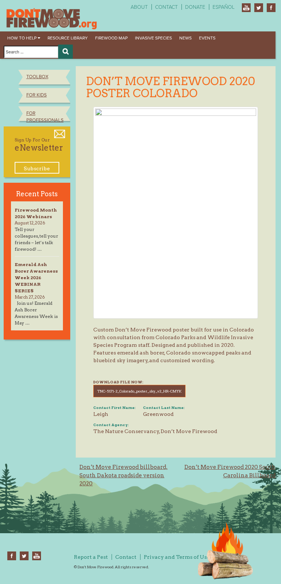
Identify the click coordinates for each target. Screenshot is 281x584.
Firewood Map (111, 38)
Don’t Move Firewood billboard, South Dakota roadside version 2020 (123, 475)
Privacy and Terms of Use (177, 557)
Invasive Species (153, 38)
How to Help (22, 38)
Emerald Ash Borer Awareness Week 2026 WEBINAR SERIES (36, 277)
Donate (195, 7)
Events (207, 38)
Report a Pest (91, 557)
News (185, 38)
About (139, 7)
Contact (166, 7)
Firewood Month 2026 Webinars (36, 213)
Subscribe (37, 168)
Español (224, 7)
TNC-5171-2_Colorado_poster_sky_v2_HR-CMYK (139, 391)
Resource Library (68, 38)
